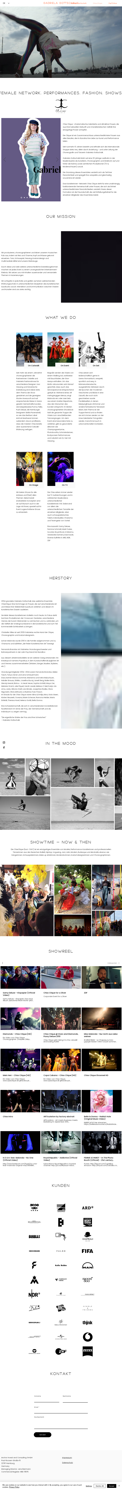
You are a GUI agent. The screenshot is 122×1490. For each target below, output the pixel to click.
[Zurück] (5, 159)
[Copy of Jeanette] (40, 197)
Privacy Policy (14, 1487)
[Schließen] (119, 1486)
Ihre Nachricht (39, 1417)
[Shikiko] (32, 197)
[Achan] (23, 197)
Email (36, 1407)
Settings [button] (89, 1486)
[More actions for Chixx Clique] (3, 963)
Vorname (37, 1396)
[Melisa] (29, 197)
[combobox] (114, 963)
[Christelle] (26, 197)
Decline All (100, 1486)
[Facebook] (3, 747)
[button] (3, 963)
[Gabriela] (21, 197)
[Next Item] (118, 794)
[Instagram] (3, 742)
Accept (111, 1486)
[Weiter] (57, 159)
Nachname (67, 1396)
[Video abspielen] (20, 977)
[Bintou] (35, 197)
